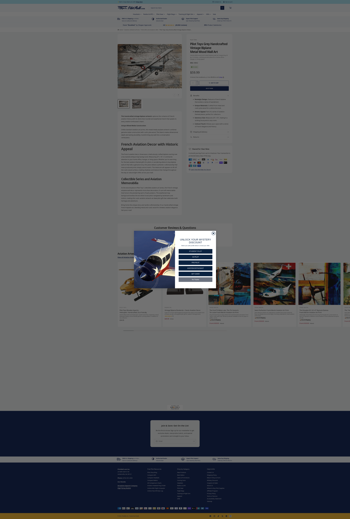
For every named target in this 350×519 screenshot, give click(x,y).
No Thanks (195, 279)
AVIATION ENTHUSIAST (195, 268)
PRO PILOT (195, 262)
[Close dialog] (213, 233)
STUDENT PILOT (195, 251)
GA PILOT (195, 257)
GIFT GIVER (195, 274)
